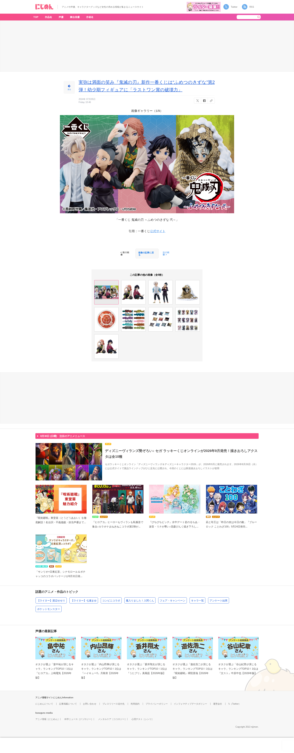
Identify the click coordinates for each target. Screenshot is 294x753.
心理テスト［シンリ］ (143, 719)
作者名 (89, 17)
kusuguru (40, 713)
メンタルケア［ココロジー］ (112, 719)
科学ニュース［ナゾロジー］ (78, 719)
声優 (61, 17)
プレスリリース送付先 (113, 704)
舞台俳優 (75, 17)
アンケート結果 (218, 600)
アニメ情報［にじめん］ (47, 719)
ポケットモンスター (48, 609)
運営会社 (217, 704)
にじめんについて (44, 704)
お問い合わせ (89, 704)
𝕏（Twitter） (234, 704)
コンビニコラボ (111, 600)
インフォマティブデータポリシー (190, 704)
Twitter (234, 7)
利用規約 (135, 704)
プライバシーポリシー (157, 704)
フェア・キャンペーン (172, 600)
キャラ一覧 (197, 600)
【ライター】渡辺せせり (51, 600)
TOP (35, 17)
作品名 (48, 17)
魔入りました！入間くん (140, 600)
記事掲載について (68, 704)
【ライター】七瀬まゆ (83, 600)
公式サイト (157, 231)
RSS (251, 7)
